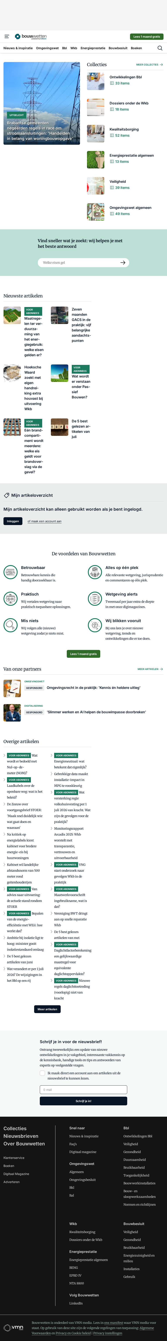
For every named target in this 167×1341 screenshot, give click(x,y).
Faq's (73, 1144)
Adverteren (11, 1182)
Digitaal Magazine (16, 1174)
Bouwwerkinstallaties (139, 1183)
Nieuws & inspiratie (84, 1136)
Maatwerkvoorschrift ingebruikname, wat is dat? (70, 901)
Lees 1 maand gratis (147, 36)
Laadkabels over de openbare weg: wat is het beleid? (24, 791)
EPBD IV (75, 1275)
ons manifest (113, 1323)
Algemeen (76, 1172)
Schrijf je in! (83, 1101)
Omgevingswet (81, 1163)
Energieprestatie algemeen (88, 1260)
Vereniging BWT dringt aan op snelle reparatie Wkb (70, 919)
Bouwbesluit (134, 1224)
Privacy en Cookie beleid (73, 1333)
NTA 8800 (76, 1283)
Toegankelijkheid (136, 1175)
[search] (160, 48)
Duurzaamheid (135, 1160)
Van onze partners (22, 669)
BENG (73, 1268)
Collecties (97, 64)
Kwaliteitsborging (82, 1232)
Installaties (132, 1269)
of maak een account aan (45, 521)
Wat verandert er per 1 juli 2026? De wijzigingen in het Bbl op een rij (25, 975)
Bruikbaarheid (134, 1168)
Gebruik (129, 1277)
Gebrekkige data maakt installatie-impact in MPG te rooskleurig (71, 780)
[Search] (123, 262)
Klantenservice (13, 1158)
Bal (71, 1195)
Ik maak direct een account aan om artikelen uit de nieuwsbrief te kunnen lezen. (84, 1075)
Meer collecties (147, 64)
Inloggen (13, 521)
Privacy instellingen (107, 1333)
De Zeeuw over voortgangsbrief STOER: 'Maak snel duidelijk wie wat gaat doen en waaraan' (24, 816)
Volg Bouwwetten (84, 1295)
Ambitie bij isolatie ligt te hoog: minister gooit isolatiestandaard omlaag (25, 944)
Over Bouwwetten (24, 1143)
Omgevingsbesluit (82, 1180)
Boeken (8, 1166)
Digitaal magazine (82, 1152)
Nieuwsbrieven (20, 1136)
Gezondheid (132, 1152)
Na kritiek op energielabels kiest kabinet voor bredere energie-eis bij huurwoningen (22, 846)
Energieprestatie (83, 1251)
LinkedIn (76, 1303)
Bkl (71, 1188)
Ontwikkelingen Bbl (138, 1136)
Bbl (126, 1128)
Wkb (73, 1224)
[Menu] (6, 36)
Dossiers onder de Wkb (85, 1240)
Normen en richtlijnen (140, 1205)
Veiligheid (131, 1144)
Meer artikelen (148, 669)
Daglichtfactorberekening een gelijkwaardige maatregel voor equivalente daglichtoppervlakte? (72, 962)
